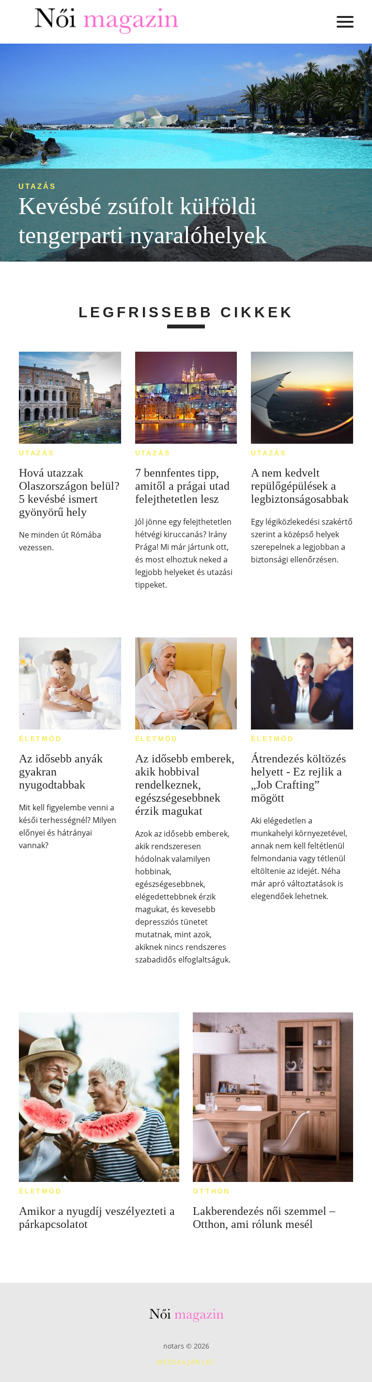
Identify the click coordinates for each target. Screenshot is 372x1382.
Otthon (211, 1191)
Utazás (37, 186)
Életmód (40, 739)
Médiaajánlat (186, 1361)
